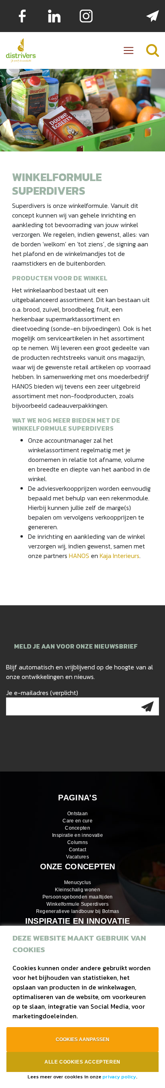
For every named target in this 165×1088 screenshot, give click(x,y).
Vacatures (77, 857)
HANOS (79, 555)
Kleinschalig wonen (77, 890)
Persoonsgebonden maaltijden (77, 897)
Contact (78, 849)
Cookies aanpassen (82, 1039)
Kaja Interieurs (119, 555)
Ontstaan (77, 813)
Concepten (77, 828)
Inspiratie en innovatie (77, 835)
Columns (77, 842)
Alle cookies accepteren (82, 1062)
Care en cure (77, 821)
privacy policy (119, 1076)
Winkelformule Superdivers (77, 904)
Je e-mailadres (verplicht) (42, 692)
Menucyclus (77, 882)
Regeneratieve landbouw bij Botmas (77, 911)
